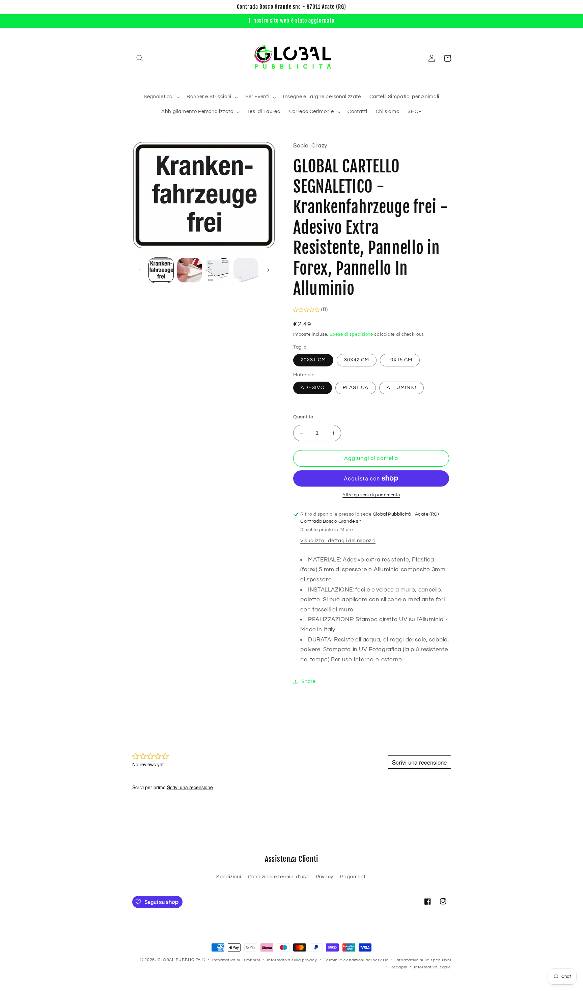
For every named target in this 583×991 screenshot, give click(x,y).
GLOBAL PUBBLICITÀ (179, 960)
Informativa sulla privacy (292, 960)
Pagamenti (353, 876)
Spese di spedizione (351, 335)
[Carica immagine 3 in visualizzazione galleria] (217, 270)
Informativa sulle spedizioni (423, 960)
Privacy (324, 876)
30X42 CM (356, 359)
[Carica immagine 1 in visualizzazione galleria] (161, 270)
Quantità (303, 417)
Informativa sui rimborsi (236, 960)
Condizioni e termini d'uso (278, 876)
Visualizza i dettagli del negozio (338, 541)
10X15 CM (399, 359)
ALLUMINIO (401, 387)
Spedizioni (228, 876)
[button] (140, 58)
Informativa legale (432, 967)
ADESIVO (312, 387)
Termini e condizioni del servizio (356, 960)
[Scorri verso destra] (268, 270)
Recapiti (398, 967)
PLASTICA (355, 387)
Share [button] (308, 681)
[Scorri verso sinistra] (139, 270)
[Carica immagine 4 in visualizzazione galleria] (245, 270)
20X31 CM (313, 359)
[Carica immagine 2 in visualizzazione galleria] (189, 270)
